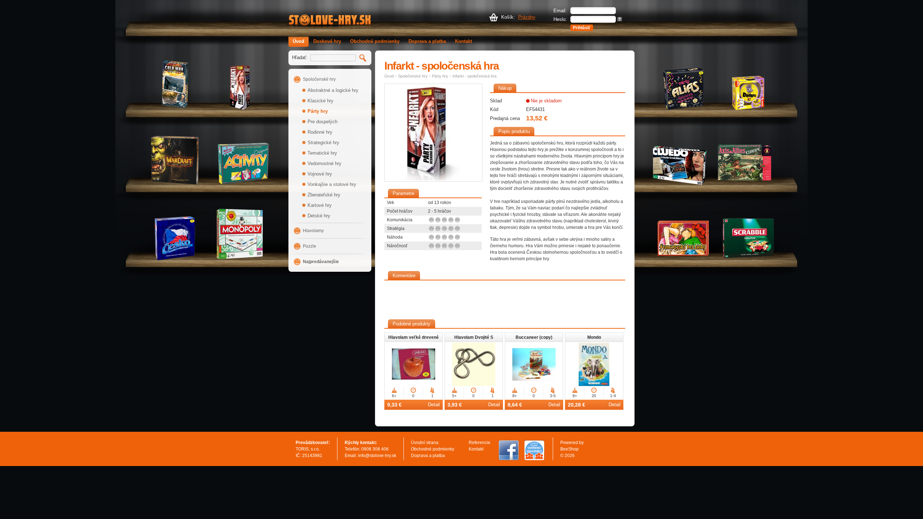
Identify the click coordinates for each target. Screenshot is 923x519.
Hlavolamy (313, 230)
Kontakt (463, 41)
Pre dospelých (322, 121)
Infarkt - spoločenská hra (474, 76)
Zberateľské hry (324, 195)
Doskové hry (327, 41)
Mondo (594, 337)
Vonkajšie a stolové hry (332, 184)
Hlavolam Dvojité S (473, 337)
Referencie (479, 442)
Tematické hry (322, 153)
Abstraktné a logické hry (333, 90)
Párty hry (318, 111)
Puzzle (309, 246)
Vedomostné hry (324, 163)
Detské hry (319, 215)
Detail (434, 404)
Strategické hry (323, 142)
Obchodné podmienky (374, 41)
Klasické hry (321, 100)
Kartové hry (320, 205)
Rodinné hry (320, 132)
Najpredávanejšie (321, 261)
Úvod (298, 41)
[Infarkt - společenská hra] (433, 132)
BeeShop (569, 449)
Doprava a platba (427, 41)
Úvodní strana (424, 442)
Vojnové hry (320, 174)
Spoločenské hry (319, 79)
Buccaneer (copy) (534, 337)
